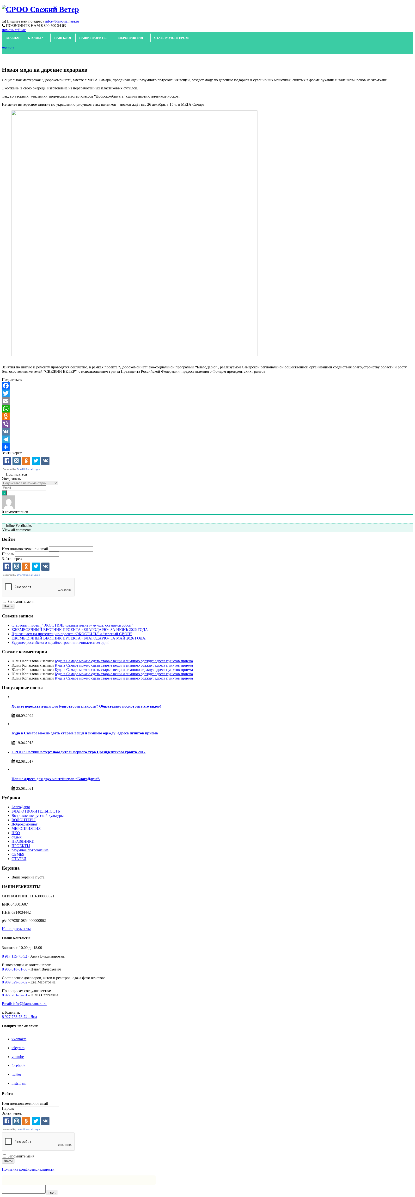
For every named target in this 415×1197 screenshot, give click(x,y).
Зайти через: (12, 453)
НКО (16, 833)
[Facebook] (207, 385)
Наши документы (16, 929)
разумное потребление (30, 850)
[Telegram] (207, 439)
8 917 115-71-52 (14, 956)
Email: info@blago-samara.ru (24, 1004)
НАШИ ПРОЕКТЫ (93, 38)
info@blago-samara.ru (62, 21)
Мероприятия (130, 38)
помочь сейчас (14, 30)
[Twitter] (207, 393)
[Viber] (207, 424)
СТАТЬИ (19, 859)
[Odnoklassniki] (207, 416)
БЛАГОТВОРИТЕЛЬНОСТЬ (36, 811)
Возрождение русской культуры (38, 815)
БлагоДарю (21, 807)
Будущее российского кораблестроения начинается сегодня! (61, 642)
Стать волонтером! (171, 38)
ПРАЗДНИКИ (23, 841)
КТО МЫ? (35, 38)
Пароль (8, 554)
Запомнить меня (21, 601)
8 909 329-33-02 (14, 982)
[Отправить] (207, 447)
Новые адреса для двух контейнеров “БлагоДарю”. (56, 779)
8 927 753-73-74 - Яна (19, 1017)
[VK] (207, 432)
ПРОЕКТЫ (21, 846)
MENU (9, 48)
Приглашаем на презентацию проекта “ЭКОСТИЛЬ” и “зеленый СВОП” (72, 634)
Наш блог (63, 38)
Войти (8, 606)
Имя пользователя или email (25, 549)
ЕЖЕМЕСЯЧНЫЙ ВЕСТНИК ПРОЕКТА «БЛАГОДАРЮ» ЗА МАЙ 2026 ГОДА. (79, 638)
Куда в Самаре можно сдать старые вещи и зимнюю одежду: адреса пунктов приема (124, 661)
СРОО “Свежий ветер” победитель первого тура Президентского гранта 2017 (79, 752)
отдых (17, 837)
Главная (13, 38)
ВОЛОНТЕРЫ (24, 820)
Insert (51, 1192)
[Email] (207, 401)
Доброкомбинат (24, 824)
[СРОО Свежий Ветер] (40, 9)
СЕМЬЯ (18, 854)
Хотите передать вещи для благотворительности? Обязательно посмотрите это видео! (86, 706)
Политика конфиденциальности (28, 1169)
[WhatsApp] (207, 409)
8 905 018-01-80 (14, 969)
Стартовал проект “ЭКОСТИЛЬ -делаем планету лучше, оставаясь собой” (72, 625)
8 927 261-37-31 (14, 995)
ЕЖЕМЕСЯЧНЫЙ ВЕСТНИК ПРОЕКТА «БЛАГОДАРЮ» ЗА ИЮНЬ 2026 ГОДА (80, 630)
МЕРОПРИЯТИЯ (26, 828)
